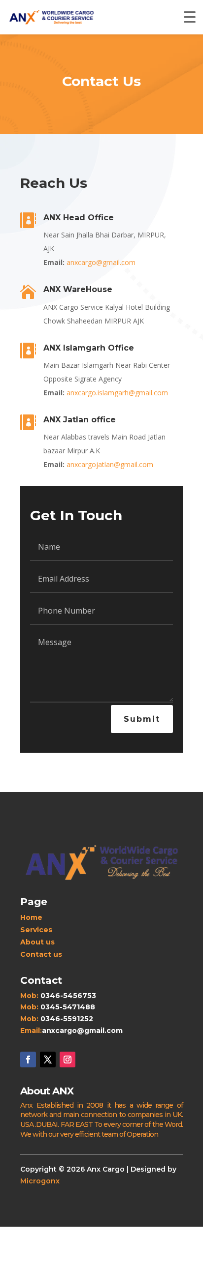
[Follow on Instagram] (67, 1059)
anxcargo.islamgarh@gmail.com (117, 392)
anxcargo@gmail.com (101, 262)
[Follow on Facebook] (28, 1059)
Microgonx (40, 1181)
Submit (142, 719)
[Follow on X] (48, 1059)
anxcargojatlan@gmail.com (110, 464)
